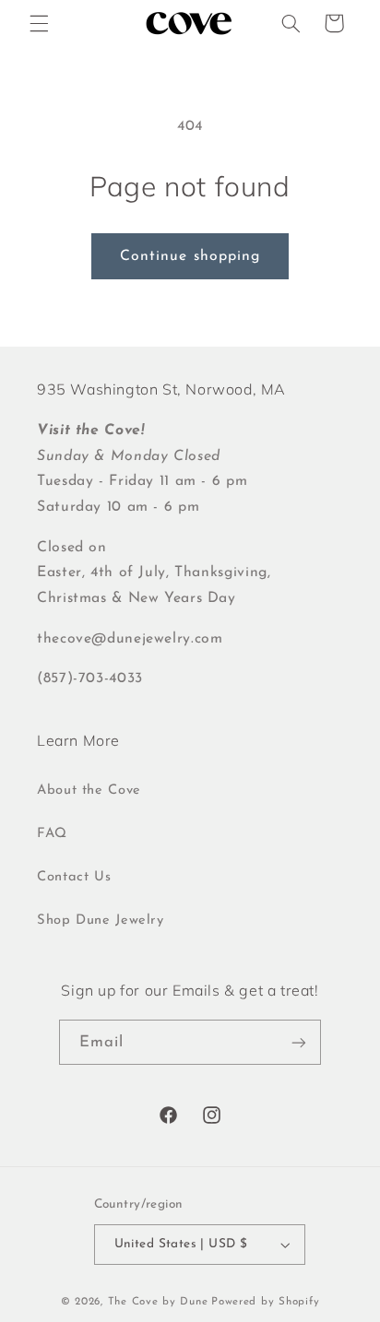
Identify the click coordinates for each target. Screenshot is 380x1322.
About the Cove (89, 790)
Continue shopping (190, 256)
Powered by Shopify (265, 1301)
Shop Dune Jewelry (100, 920)
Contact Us (74, 877)
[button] (39, 23)
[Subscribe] (299, 1042)
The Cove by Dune (158, 1301)
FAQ (52, 834)
